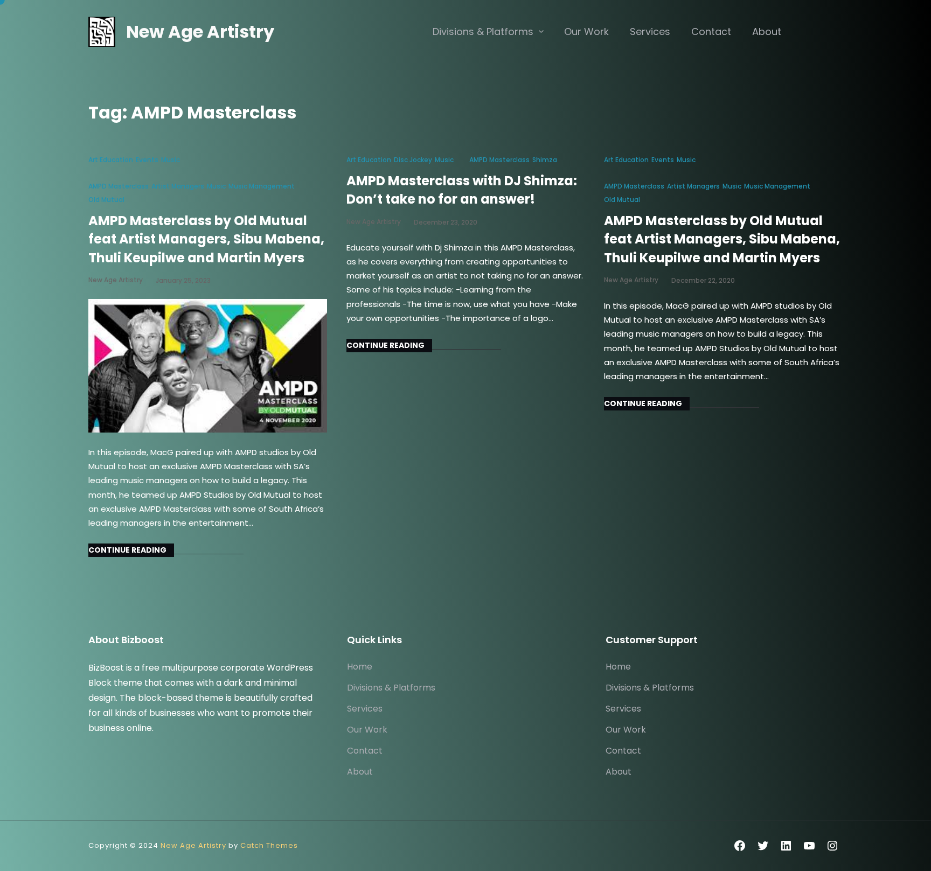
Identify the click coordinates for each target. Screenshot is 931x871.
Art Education (110, 159)
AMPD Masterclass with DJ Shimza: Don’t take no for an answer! (461, 190)
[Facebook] (739, 845)
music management (261, 186)
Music (170, 159)
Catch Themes (269, 845)
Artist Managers (177, 186)
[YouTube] (809, 845)
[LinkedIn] (786, 845)
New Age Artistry (200, 31)
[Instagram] (832, 845)
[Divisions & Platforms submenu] (541, 31)
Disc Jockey (413, 159)
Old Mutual (106, 199)
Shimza (544, 159)
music (216, 186)
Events (147, 159)
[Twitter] (763, 845)
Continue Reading (127, 550)
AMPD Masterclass (118, 186)
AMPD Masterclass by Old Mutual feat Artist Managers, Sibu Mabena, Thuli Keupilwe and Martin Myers (206, 239)
